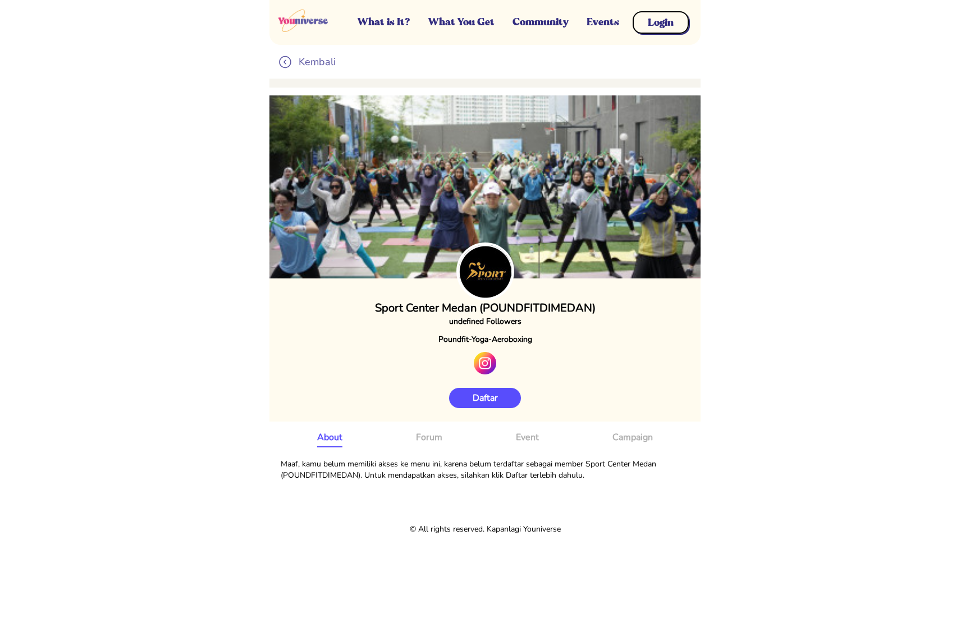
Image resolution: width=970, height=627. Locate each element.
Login (661, 22)
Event (527, 437)
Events (603, 22)
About (329, 437)
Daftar (485, 398)
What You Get (461, 22)
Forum (429, 437)
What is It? (384, 22)
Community (541, 22)
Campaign (632, 437)
